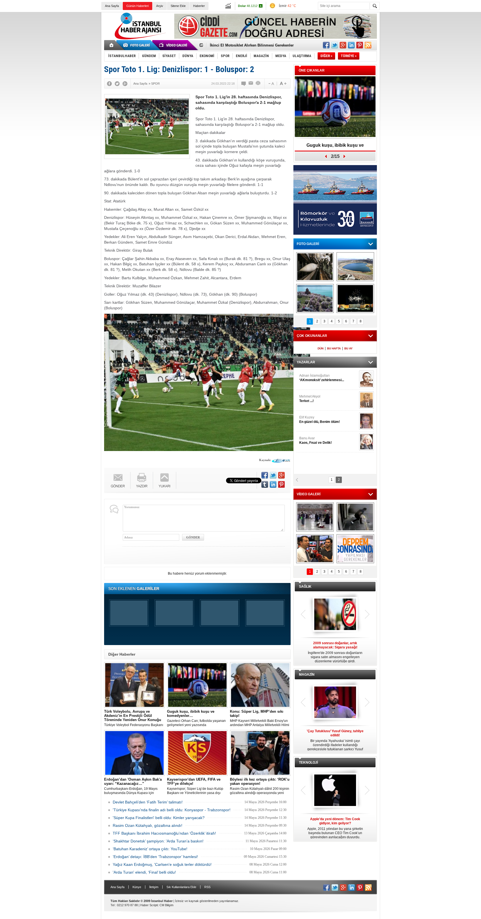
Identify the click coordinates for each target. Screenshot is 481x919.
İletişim (153, 887)
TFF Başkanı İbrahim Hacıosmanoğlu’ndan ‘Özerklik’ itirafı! (164, 833)
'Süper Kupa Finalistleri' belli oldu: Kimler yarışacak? (159, 817)
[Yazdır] (258, 83)
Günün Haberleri (137, 6)
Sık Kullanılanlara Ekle (181, 887)
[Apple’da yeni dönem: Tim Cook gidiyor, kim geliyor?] (335, 791)
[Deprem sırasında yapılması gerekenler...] (355, 548)
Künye (136, 887)
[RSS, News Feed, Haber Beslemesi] (368, 45)
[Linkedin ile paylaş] (351, 45)
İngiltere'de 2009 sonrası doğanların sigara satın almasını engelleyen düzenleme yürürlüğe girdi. (335, 652)
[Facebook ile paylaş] (326, 45)
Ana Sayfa (112, 6)
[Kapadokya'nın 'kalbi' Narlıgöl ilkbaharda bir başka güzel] (355, 266)
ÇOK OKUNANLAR (312, 336)
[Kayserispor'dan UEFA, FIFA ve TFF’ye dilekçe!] (197, 753)
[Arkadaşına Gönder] (251, 83)
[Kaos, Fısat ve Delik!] (366, 441)
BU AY (348, 348)
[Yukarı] (164, 480)
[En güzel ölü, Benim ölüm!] (366, 421)
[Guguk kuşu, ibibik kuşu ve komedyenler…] (197, 685)
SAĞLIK (305, 587)
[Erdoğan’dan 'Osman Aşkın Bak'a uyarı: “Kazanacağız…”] (134, 753)
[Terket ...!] (366, 400)
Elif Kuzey (319, 419)
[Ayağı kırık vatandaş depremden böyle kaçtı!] (355, 517)
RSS (207, 887)
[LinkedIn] (273, 484)
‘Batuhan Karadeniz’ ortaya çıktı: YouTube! (150, 849)
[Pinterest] (281, 484)
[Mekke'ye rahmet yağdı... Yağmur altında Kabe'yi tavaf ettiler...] (315, 517)
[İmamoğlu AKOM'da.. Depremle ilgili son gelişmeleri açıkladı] (315, 548)
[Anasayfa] (111, 45)
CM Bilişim (166, 905)
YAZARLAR (306, 362)
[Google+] (124, 83)
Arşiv (159, 6)
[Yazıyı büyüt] (283, 83)
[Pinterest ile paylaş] (359, 45)
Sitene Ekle (178, 6)
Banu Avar (315, 440)
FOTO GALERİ (308, 244)
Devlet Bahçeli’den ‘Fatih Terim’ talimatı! (148, 802)
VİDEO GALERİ (308, 494)
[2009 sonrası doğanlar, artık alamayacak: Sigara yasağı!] (335, 615)
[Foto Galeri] (137, 45)
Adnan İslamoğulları (321, 378)
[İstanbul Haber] (139, 39)
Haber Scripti (149, 905)
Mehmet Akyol (309, 398)
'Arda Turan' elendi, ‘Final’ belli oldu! (144, 872)
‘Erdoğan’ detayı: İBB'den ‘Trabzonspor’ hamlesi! (155, 856)
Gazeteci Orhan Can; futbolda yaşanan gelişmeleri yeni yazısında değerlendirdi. (196, 718)
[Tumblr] (264, 484)
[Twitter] (117, 83)
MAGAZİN (307, 675)
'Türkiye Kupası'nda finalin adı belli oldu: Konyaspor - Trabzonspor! (171, 810)
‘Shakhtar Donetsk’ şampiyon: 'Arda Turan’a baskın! (158, 841)
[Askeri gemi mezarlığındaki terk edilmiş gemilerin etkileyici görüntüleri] (315, 266)
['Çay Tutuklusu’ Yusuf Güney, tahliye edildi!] (335, 703)
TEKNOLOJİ (308, 762)
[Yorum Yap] (243, 83)
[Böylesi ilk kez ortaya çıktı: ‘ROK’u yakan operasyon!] (260, 753)
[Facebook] (109, 83)
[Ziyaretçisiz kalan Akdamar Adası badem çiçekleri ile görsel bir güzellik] (315, 298)
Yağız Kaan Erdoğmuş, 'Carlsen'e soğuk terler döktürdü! (162, 864)
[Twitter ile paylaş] (334, 45)
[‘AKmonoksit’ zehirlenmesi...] (366, 379)
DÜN (320, 348)
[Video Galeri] (174, 45)
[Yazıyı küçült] (271, 83)
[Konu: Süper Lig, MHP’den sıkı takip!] (260, 685)
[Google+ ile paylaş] (343, 45)
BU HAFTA (334, 348)
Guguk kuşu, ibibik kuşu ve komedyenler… (247, 45)
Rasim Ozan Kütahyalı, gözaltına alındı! (147, 825)
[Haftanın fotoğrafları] (355, 298)
